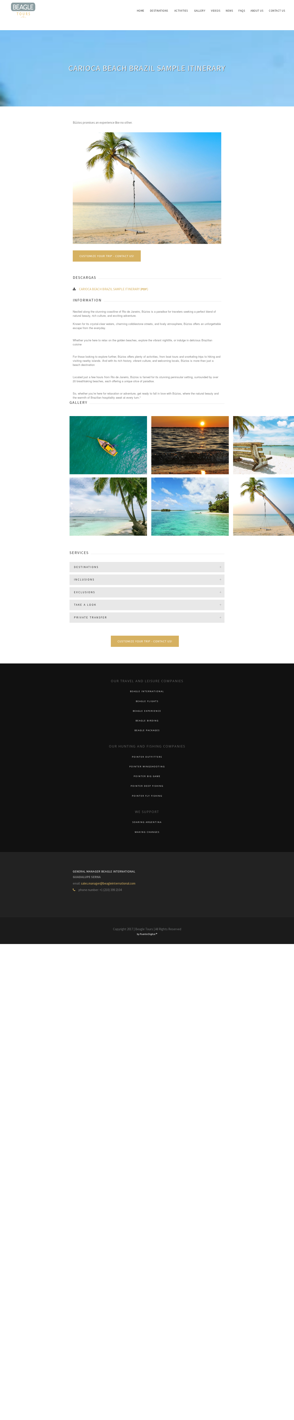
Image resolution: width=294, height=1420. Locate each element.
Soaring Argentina (147, 822)
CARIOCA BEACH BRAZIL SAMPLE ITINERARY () (113, 289)
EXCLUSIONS (84, 592)
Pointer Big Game (147, 776)
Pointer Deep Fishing (147, 786)
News (235, 10)
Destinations (172, 10)
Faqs (246, 10)
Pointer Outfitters (147, 756)
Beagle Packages (147, 730)
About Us (259, 10)
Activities (192, 10)
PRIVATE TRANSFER (90, 617)
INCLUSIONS (84, 579)
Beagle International (147, 691)
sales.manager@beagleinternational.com (108, 883)
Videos (223, 10)
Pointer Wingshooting (147, 766)
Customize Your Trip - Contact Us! (106, 256)
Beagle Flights (147, 701)
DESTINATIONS (86, 567)
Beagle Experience (147, 711)
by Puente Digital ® (147, 934)
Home (155, 10)
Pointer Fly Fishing (147, 795)
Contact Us (278, 10)
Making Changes (147, 832)
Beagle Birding (147, 720)
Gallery (209, 10)
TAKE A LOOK (85, 605)
